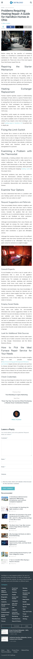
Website (3, 474)
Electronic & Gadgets (4, 609)
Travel (24, 614)
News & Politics (16, 621)
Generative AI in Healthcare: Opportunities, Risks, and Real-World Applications (20, 542)
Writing (25, 619)
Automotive (4, 594)
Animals (3, 588)
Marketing (15, 616)
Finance (3, 619)
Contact (15, 652)
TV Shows (26, 616)
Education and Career (5, 605)
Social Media (26, 604)
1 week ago (13, 511)
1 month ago (13, 530)
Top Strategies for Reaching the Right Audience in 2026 (19, 508)
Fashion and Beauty (5, 615)
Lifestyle (14, 610)
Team (8, 650)
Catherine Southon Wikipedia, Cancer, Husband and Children (20, 638)
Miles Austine (6, 23)
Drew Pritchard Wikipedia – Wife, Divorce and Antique (19, 631)
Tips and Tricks (27, 611)
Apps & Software (4, 591)
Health (14, 594)
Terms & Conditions (6, 652)
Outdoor (25, 590)
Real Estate (26, 599)
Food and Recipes (15, 589)
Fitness (3, 621)
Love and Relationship (15, 613)
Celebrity (4, 602)
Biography (4, 597)
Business (3, 599)
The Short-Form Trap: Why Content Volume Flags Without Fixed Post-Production (19, 526)
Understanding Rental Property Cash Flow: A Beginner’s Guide (20, 553)
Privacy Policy (15, 650)
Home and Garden (15, 597)
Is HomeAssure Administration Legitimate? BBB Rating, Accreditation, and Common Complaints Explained (18, 499)
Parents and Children (26, 593)
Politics (25, 597)
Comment (4, 438)
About (2, 650)
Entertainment (5, 612)
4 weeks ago (13, 521)
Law (13, 607)
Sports (24, 607)
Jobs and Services (10, 7)
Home (2, 7)
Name (3, 459)
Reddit (24, 602)
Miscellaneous (16, 619)
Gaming (14, 592)
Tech (24, 609)
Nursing (25, 588)
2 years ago (13, 556)
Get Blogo (12, 655)
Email (3, 467)
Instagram (15, 601)
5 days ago (12, 504)
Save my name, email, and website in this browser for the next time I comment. (17, 482)
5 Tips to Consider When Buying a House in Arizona (19, 560)
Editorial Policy (25, 650)
